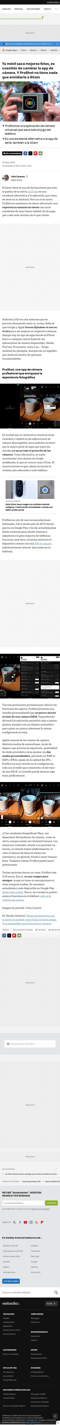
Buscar (56, 1292)
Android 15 (35, 1272)
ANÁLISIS (6, 8)
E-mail (40, 153)
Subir (49, 1303)
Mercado (35, 1256)
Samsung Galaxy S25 (31, 1181)
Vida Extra (35, 1322)
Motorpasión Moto (39, 1358)
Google (34, 1261)
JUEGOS (47, 8)
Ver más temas (11, 1281)
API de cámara (43, 543)
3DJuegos (35, 1318)
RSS (36, 1222)
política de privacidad (40, 1208)
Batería (54, 50)
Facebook (25, 153)
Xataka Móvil (8, 1322)
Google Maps (11, 50)
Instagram (31, 1222)
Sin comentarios (13, 153)
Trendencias (8, 1372)
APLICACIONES (33, 8)
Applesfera (7, 1326)
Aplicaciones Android (23, 929)
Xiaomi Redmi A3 (52, 1181)
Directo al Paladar (11, 1354)
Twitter (30, 153)
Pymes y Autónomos (40, 1376)
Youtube (25, 1222)
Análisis (34, 1245)
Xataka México (9, 1394)
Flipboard (35, 153)
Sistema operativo (11, 1256)
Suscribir (51, 1203)
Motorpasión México (40, 1405)
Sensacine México (39, 1398)
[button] (19, 176)
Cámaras (41, 929)
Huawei (6, 1261)
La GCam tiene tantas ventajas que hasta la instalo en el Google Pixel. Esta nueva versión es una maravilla (31, 1174)
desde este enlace (12, 892)
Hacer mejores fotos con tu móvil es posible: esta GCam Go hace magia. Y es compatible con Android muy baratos (29, 919)
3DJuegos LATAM (38, 1394)
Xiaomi (6, 1266)
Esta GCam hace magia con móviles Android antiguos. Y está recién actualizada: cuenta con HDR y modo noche (29, 507)
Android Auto (9, 1272)
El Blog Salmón (37, 1372)
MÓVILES (19, 8)
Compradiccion (9, 1379)
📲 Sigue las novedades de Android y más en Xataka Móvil (27, 44)
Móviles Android (10, 1245)
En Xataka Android (13, 501)
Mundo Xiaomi (9, 1333)
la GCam (33, 191)
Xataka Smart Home (12, 1330)
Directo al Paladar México (14, 1405)
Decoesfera (8, 1376)
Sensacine (35, 1336)
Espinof (34, 1340)
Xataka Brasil (9, 1398)
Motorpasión (36, 1354)
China (23, 50)
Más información (33, 1422)
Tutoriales (35, 1251)
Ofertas (33, 50)
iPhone (44, 50)
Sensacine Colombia (40, 1401)
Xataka (6, 1318)
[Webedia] (53, 2)
